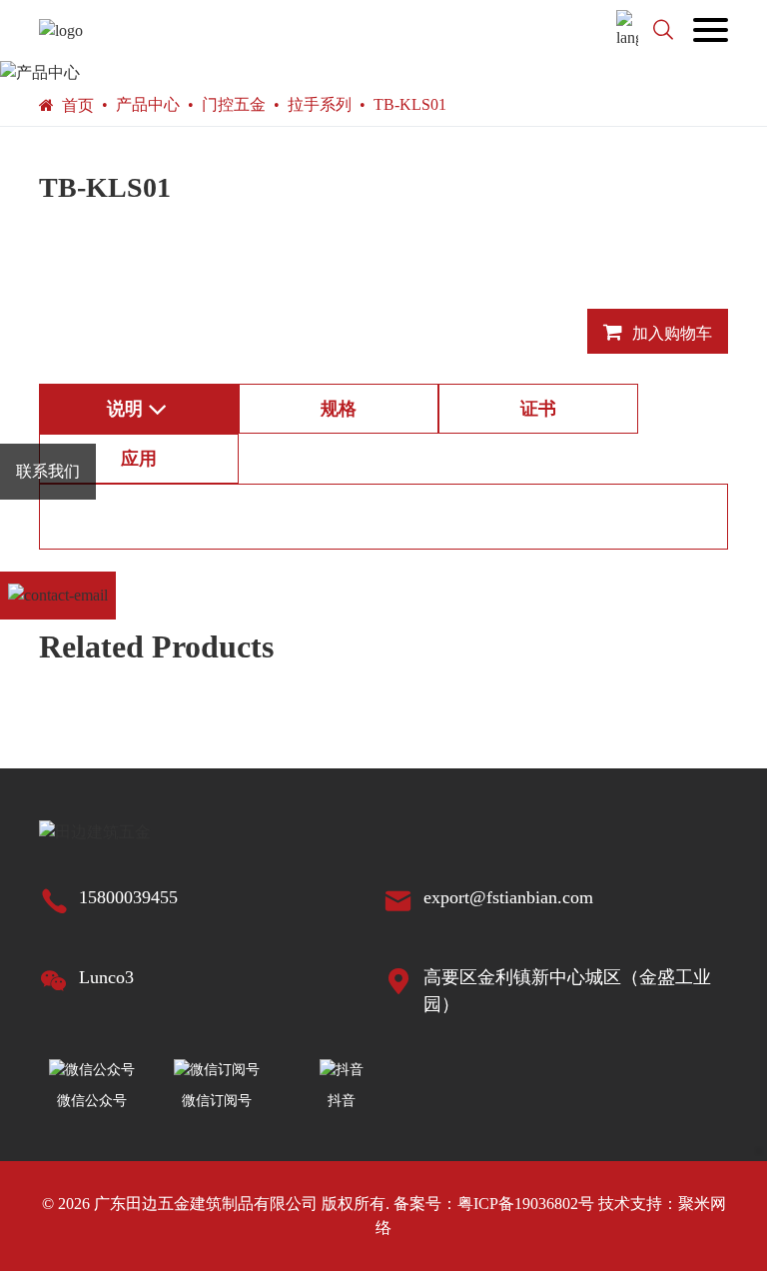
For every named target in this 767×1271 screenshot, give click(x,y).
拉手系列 (320, 104)
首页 (78, 105)
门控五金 (234, 104)
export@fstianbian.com (508, 897)
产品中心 (148, 104)
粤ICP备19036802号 (525, 1203)
